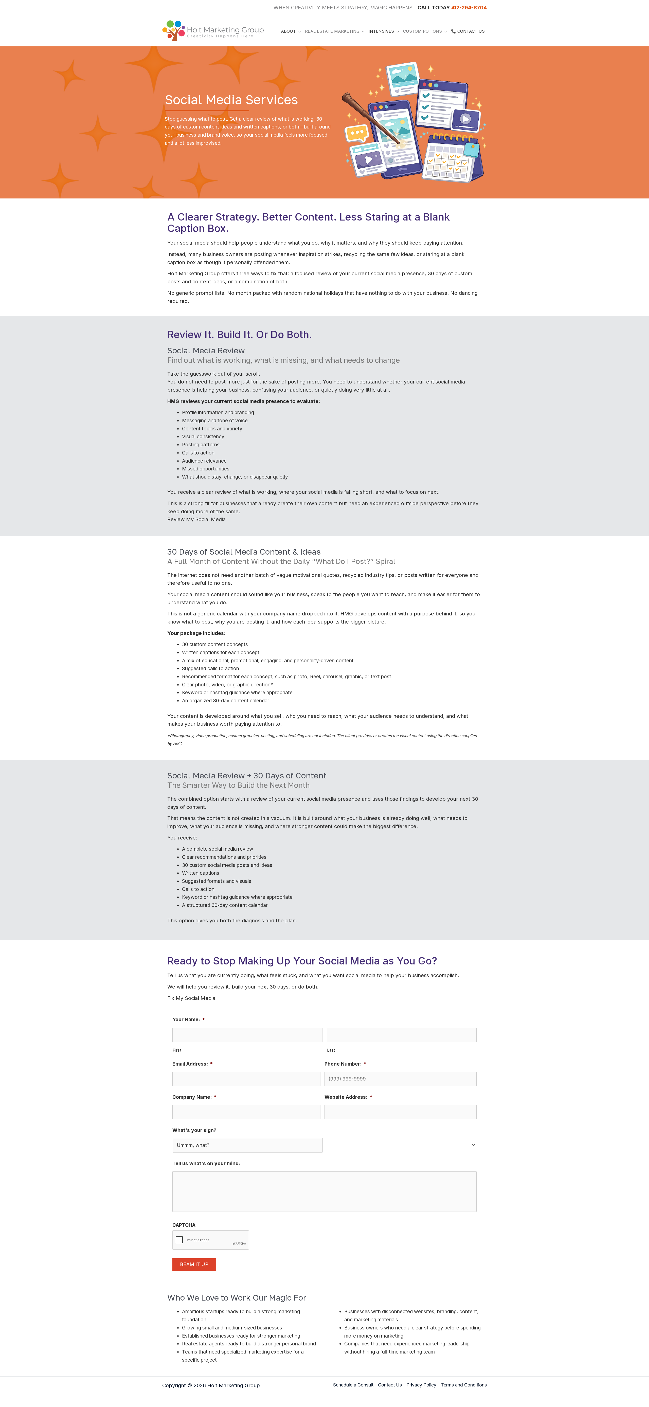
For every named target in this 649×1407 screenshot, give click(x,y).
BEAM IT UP (194, 1264)
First (177, 1050)
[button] (298, 31)
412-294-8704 (469, 8)
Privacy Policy (421, 1384)
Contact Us (390, 1384)
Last (331, 1050)
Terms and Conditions (464, 1384)
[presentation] (210, 1240)
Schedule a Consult (353, 1384)
